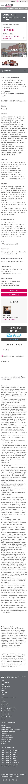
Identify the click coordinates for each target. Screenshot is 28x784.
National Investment (6, 715)
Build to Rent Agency (6, 727)
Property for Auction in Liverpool (9, 758)
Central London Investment (8, 707)
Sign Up (21, 1)
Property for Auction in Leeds (8, 754)
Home (2, 680)
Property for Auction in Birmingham (10, 750)
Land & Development (6, 735)
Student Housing (5, 741)
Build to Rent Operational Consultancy (10, 729)
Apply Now (14, 339)
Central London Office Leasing (8, 709)
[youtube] (16, 780)
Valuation (3, 718)
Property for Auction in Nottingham (10, 764)
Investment (4, 733)
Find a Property (5, 682)
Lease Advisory (5, 713)
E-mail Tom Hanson (9, 319)
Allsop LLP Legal (14, 776)
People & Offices (5, 686)
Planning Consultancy (6, 717)
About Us (3, 688)
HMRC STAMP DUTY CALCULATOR (13, 356)
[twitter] (6, 780)
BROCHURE (14, 291)
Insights (3, 684)
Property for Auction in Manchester (10, 762)
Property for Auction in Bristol (8, 752)
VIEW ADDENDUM (14, 295)
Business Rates (5, 705)
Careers (13, 1)
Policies (3, 694)
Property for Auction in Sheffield (9, 766)
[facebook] (9, 780)
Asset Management (6, 703)
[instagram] (12, 780)
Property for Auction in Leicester (9, 756)
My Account (4, 692)
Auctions (3, 701)
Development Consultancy (8, 711)
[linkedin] (3, 780)
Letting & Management (7, 737)
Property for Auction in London (8, 760)
